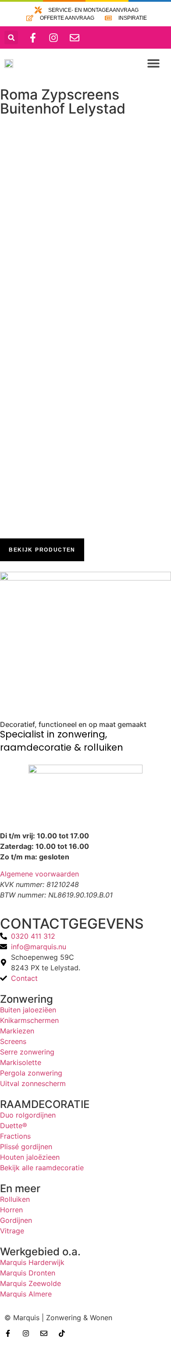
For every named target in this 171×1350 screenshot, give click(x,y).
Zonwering (26, 999)
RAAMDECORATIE (44, 1104)
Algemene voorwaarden (39, 873)
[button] (11, 37)
